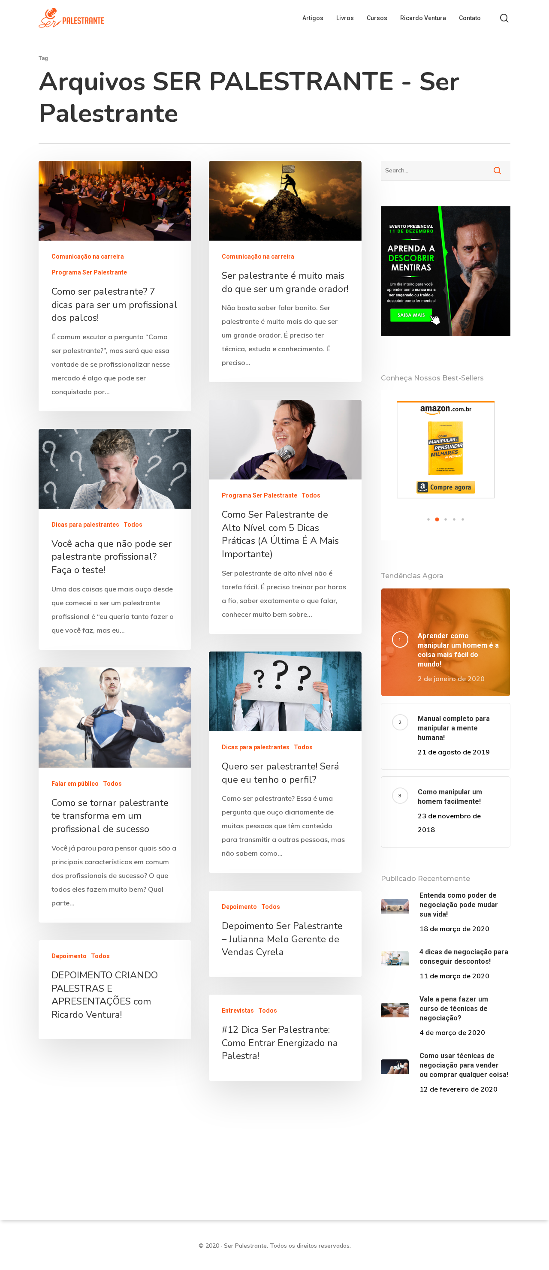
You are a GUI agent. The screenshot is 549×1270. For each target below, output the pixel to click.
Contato (470, 18)
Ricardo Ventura (423, 18)
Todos (311, 495)
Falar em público (75, 783)
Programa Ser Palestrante (89, 272)
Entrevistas (238, 1010)
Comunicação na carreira (87, 256)
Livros (345, 18)
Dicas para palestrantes (85, 524)
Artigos (312, 18)
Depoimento (239, 906)
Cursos (377, 18)
